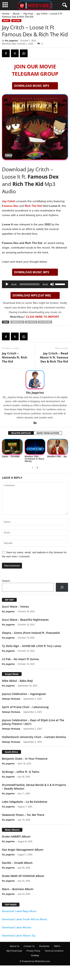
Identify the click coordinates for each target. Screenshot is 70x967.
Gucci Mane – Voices (15, 606)
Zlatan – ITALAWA (10, 456)
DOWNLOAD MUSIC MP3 (31, 85)
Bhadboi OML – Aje (57, 456)
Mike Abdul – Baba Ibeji (17, 681)
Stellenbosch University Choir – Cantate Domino (34, 737)
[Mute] (52, 284)
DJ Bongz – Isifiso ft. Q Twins (20, 772)
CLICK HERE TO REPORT (42, 316)
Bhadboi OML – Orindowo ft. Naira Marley (34, 458)
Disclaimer (44, 946)
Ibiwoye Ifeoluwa (11, 698)
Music (16, 13)
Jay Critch (8, 201)
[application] (35, 284)
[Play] (7, 284)
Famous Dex (10, 205)
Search (6, 580)
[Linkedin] (35, 423)
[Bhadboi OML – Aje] (57, 447)
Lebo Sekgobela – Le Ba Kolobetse (24, 802)
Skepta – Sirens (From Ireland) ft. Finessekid (31, 633)
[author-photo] (35, 379)
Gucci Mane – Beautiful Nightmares (25, 619)
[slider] (60, 283)
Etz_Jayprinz (11, 40)
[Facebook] (6, 53)
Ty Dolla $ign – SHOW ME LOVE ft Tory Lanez (31, 646)
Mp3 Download (14, 950)
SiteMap (35, 955)
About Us (14, 946)
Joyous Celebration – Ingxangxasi (24, 694)
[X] (15, 53)
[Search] (62, 587)
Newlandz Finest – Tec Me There (23, 815)
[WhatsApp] (24, 53)
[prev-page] (33, 468)
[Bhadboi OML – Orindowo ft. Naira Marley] (35, 447)
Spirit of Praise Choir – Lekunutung (25, 707)
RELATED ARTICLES (21, 433)
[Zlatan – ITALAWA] (12, 447)
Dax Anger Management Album (22, 849)
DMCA (57, 946)
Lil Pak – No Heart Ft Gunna (20, 659)
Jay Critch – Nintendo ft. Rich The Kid (14, 357)
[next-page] (37, 468)
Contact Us (29, 946)
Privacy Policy (33, 950)
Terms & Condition (54, 950)
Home (5, 13)
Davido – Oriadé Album (17, 863)
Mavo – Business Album (17, 889)
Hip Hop (28, 13)
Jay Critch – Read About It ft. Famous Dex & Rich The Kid (54, 357)
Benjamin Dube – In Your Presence (24, 758)
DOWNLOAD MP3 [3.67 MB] (32, 295)
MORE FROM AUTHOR (48, 433)
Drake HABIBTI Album (16, 836)
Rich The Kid (33, 205)
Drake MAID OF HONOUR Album (23, 876)
